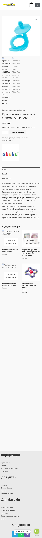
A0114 (11, 140)
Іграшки (5, 110)
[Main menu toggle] (37, 5)
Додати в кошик (18, 132)
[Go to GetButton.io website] (36, 535)
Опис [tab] (4, 169)
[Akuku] (10, 152)
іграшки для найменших (17, 110)
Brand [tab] (4, 174)
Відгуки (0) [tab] (6, 178)
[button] (36, 20)
